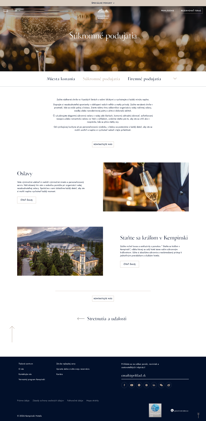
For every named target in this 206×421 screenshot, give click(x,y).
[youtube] (132, 385)
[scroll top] (198, 415)
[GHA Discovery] (179, 410)
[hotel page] (103, 11)
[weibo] (169, 385)
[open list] (175, 78)
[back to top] (12, 334)
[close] (113, 3)
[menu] (5, 11)
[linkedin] (154, 385)
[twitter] (139, 385)
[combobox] (18, 11)
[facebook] (124, 385)
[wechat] (161, 385)
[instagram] (146, 385)
